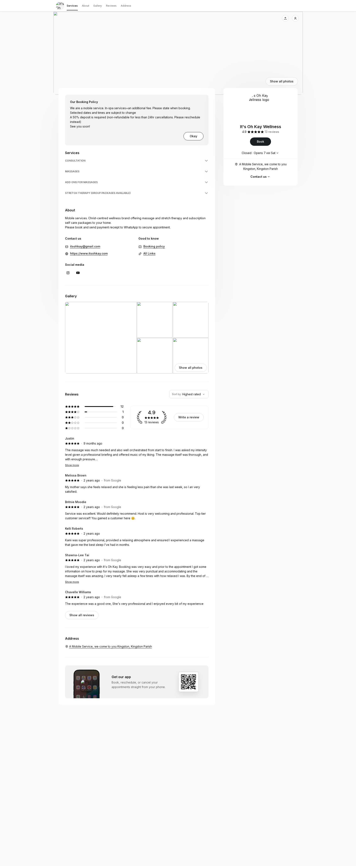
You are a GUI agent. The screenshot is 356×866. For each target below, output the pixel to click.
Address (126, 5)
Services (72, 5)
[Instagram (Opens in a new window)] (68, 273)
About (85, 5)
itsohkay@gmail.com (85, 246)
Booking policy (154, 246)
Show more (72, 465)
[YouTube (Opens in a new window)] (78, 273)
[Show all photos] (178, 53)
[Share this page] (285, 18)
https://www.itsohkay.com (89, 253)
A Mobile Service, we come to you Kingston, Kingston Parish (263, 166)
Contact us (258, 176)
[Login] (295, 18)
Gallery (97, 5)
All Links (149, 253)
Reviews (111, 5)
